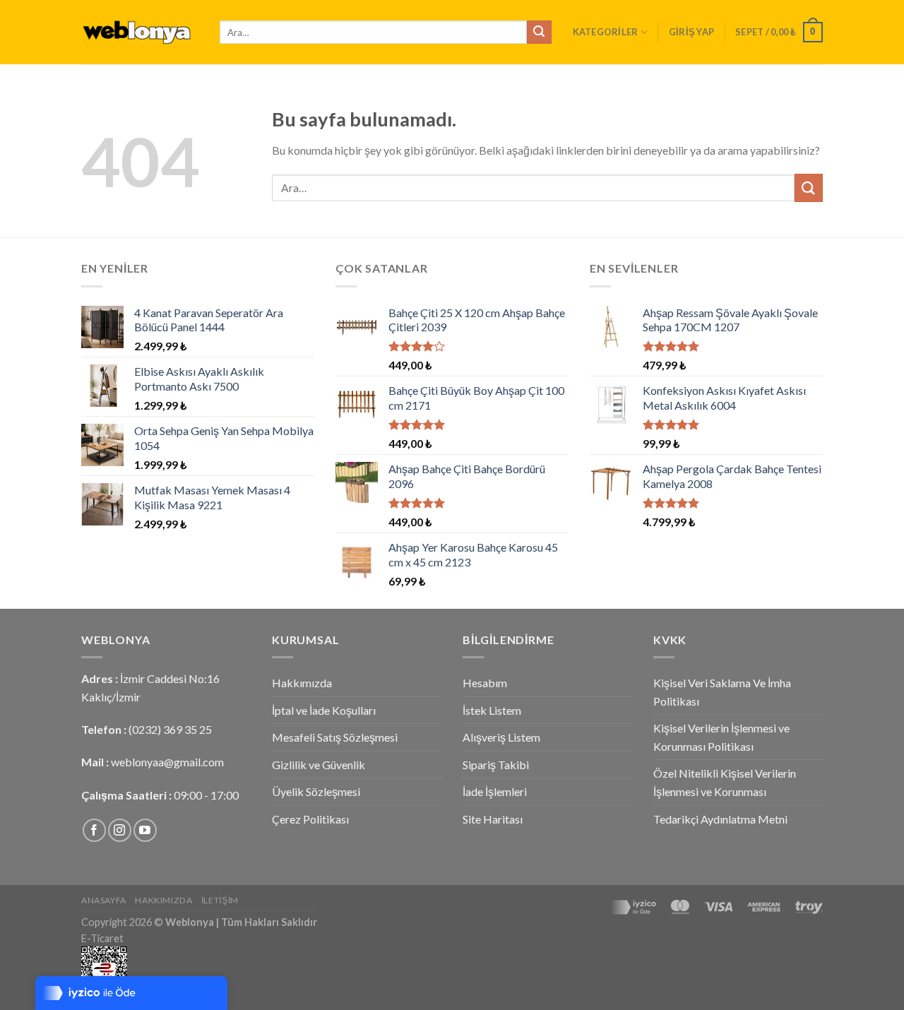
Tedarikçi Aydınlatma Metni (720, 819)
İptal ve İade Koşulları (324, 710)
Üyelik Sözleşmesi (316, 791)
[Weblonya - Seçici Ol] (139, 32)
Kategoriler (605, 31)
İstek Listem (492, 710)
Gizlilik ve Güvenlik (318, 764)
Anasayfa (103, 900)
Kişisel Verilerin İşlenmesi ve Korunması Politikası (721, 737)
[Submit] (809, 187)
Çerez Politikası (310, 819)
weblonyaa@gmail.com (167, 761)
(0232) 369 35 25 (170, 729)
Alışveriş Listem (501, 737)
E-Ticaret (102, 938)
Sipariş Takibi (496, 764)
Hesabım (485, 682)
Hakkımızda (302, 682)
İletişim (220, 900)
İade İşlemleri (495, 791)
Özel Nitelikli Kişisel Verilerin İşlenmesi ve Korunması (724, 782)
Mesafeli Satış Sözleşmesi (335, 737)
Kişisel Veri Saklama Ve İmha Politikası (722, 692)
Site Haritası (493, 819)
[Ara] (539, 32)
